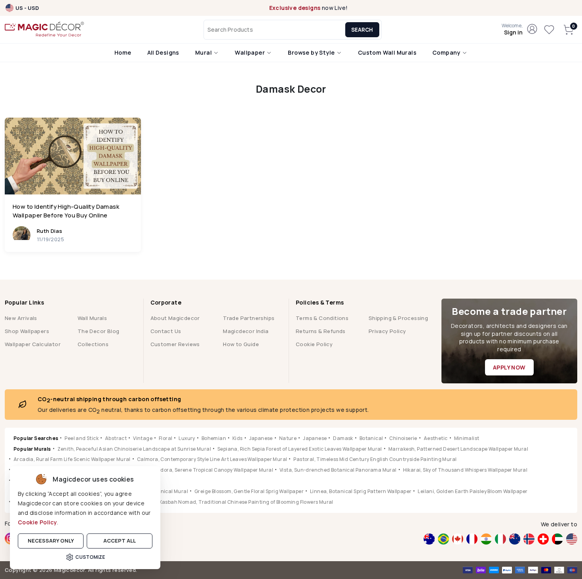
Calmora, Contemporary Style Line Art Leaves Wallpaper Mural (212, 459)
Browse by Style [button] (312, 52)
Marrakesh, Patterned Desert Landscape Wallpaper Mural (458, 449)
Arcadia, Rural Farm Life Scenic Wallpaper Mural (72, 459)
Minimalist (466, 438)
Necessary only (51, 540)
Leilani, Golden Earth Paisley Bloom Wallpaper (472, 491)
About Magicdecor (175, 318)
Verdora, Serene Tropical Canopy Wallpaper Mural (213, 470)
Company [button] (447, 52)
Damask (343, 438)
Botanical (371, 438)
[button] (512, 29)
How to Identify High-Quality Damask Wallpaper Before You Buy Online (66, 210)
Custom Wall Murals (387, 52)
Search (362, 29)
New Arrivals (21, 318)
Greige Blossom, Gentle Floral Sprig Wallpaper (249, 491)
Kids (237, 438)
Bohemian (214, 438)
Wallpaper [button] (250, 52)
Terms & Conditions (322, 318)
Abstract (116, 438)
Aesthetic (436, 438)
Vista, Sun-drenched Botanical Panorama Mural (338, 470)
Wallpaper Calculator (33, 344)
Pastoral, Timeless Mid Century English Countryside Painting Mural (374, 459)
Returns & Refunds (321, 331)
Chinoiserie (403, 438)
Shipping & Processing (398, 318)
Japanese (261, 438)
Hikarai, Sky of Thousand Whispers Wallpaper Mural (465, 470)
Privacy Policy (387, 331)
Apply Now (509, 367)
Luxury (187, 438)
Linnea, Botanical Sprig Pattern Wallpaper (360, 491)
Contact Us (165, 331)
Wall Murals (92, 318)
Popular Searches (35, 438)
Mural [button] (204, 52)
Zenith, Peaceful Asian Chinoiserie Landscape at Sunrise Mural (134, 449)
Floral (165, 438)
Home (122, 52)
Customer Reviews (175, 344)
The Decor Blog (99, 331)
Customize (90, 557)
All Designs (163, 52)
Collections (93, 344)
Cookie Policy (37, 522)
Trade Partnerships (248, 318)
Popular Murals (32, 449)
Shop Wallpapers (27, 331)
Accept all (119, 540)
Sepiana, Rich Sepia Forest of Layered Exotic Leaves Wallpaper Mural (299, 449)
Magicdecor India (245, 331)
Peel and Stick (82, 438)
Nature (288, 438)
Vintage (142, 438)
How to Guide (241, 344)
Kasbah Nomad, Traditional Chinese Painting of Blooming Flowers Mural (246, 502)
